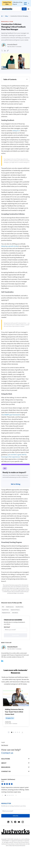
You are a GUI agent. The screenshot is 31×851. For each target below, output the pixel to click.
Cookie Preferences (20, 844)
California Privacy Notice (7, 844)
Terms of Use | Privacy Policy (21, 842)
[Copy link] (8, 50)
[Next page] (22, 732)
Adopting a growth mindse (9, 246)
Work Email (7, 627)
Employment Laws (6, 612)
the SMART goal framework (11, 415)
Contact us (7, 752)
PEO (3, 606)
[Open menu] (28, 8)
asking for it (16, 130)
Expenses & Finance (15, 609)
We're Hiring (15, 484)
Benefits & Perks (19, 606)
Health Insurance (10, 606)
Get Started (4, 745)
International (15, 612)
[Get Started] (24, 8)
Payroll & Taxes (5, 609)
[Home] (2, 16)
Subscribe (15, 815)
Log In (3, 742)
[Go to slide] (11, 732)
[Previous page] (2, 795)
